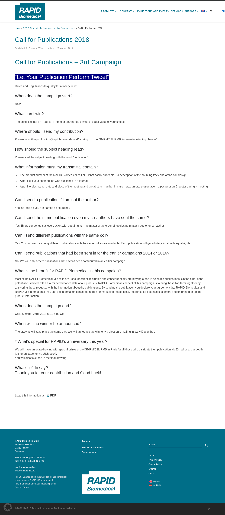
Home (18, 28)
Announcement (68, 28)
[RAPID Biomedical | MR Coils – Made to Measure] (30, 11)
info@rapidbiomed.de (25, 467)
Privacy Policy (155, 460)
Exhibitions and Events (93, 447)
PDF (53, 395)
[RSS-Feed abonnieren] (209, 509)
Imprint (152, 455)
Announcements (51, 28)
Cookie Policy (155, 464)
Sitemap (152, 469)
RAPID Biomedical (32, 28)
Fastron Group (22, 487)
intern (151, 473)
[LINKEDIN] (223, 13)
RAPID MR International (41, 480)
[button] (7, 507)
